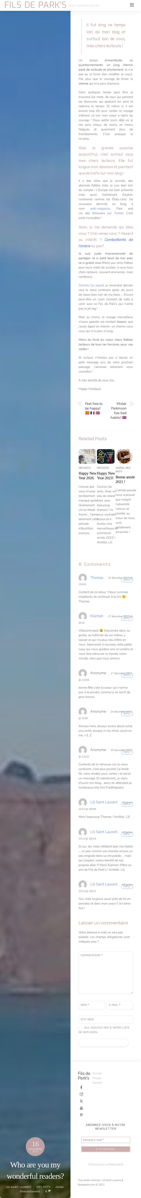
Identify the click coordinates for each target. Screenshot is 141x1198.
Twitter (118, 213)
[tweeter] (81, 1101)
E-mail (114, 1005)
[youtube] (81, 1108)
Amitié (59, 1187)
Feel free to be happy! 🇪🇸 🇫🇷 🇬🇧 (94, 408)
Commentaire (92, 955)
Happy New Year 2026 (88, 475)
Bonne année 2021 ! (125, 479)
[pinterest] (81, 1115)
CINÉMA (120, 468)
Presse (96, 1078)
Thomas (96, 577)
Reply (127, 580)
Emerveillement (30, 1191)
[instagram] (81, 1094)
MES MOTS (43, 1187)
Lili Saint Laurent (19, 1187)
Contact (97, 1083)
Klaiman (96, 615)
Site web (87, 1019)
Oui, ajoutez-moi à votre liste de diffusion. (104, 1030)
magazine (103, 208)
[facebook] (81, 1087)
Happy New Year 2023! (106, 475)
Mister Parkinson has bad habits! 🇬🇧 (118, 410)
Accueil (97, 1073)
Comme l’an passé (91, 285)
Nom (85, 1005)
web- (93, 208)
